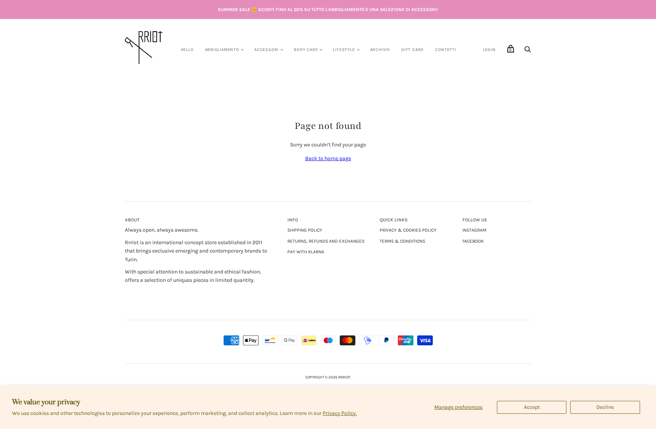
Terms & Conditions (402, 241)
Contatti (445, 49)
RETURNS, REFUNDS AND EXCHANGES (325, 241)
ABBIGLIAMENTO (222, 49)
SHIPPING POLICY (304, 230)
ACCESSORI (266, 49)
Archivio (380, 49)
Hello (187, 49)
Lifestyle (344, 49)
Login (489, 49)
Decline (605, 407)
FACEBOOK (473, 241)
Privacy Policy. (340, 413)
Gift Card (412, 49)
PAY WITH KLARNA (305, 251)
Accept (532, 407)
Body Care (306, 49)
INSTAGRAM (474, 230)
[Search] (527, 51)
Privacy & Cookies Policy (408, 230)
